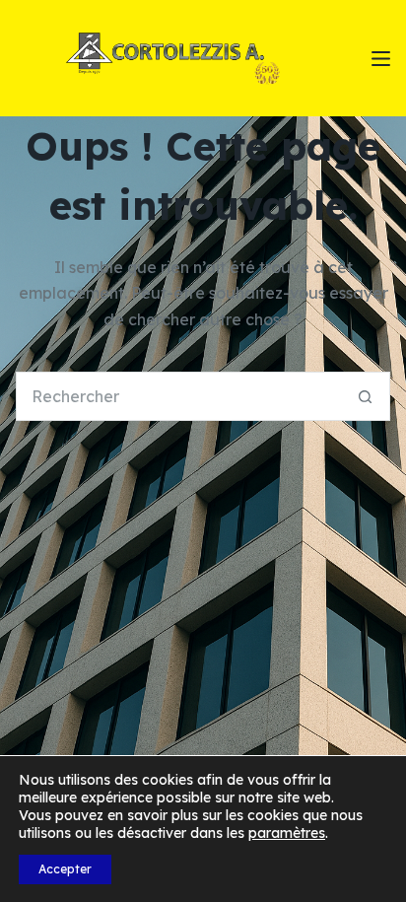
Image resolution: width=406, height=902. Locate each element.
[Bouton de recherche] (365, 396)
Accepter (65, 869)
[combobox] (179, 396)
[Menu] (381, 58)
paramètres (286, 833)
